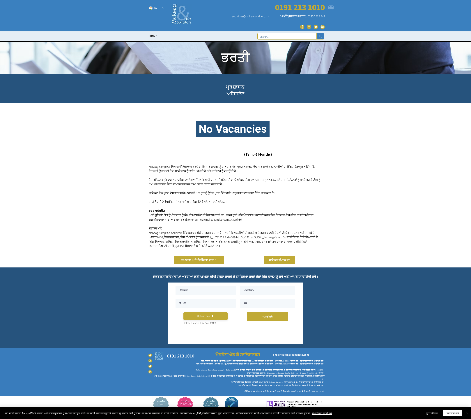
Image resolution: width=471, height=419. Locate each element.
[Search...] (320, 36)
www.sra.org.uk (318, 391)
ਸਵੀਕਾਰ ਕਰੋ (453, 413)
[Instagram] (309, 27)
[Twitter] (316, 27)
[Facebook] (302, 27)
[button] (205, 316)
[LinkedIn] (322, 27)
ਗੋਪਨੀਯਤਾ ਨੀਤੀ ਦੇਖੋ (322, 413)
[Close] (466, 413)
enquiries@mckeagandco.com (250, 16)
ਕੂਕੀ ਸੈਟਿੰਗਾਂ (432, 413)
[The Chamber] (331, 7)
